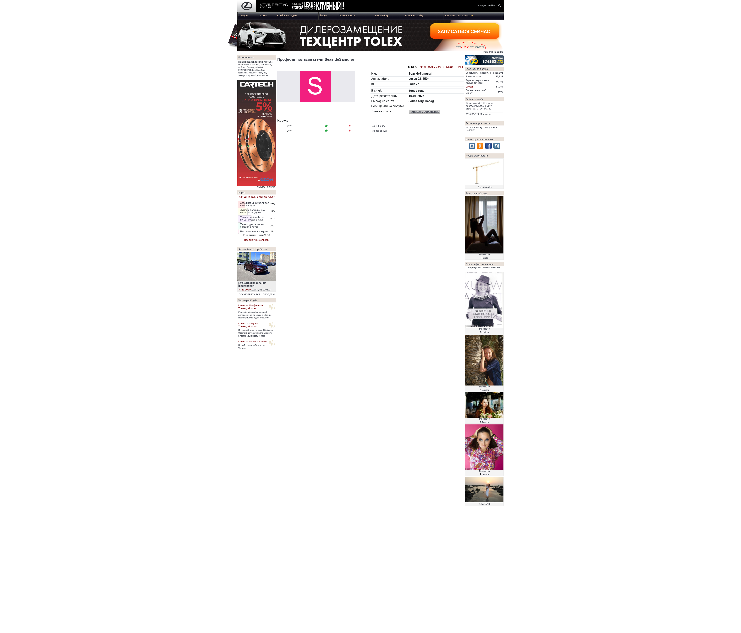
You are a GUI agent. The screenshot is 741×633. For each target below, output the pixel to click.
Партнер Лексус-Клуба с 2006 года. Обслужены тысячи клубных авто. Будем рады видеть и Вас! (255, 333)
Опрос (241, 192)
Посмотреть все (249, 294)
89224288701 (244, 70)
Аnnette (485, 422)
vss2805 (253, 73)
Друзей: (470, 86)
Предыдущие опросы (256, 239)
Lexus (263, 15)
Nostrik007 (243, 64)
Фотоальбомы (347, 15)
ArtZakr (242, 67)
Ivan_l (253, 75)
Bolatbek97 (262, 75)
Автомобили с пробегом (253, 249)
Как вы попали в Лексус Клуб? (257, 196)
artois (262, 70)
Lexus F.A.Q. (381, 15)
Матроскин (485, 114)
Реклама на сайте (493, 52)
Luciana (485, 332)
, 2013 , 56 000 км (254, 289)
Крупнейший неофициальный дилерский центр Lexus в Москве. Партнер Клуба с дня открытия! (255, 315)
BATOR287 (267, 62)
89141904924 (472, 114)
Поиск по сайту (414, 15)
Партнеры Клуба (247, 300)
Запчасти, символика (458, 15)
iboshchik (243, 73)
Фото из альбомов (476, 193)
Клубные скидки (287, 15)
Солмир (250, 67)
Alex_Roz (262, 73)
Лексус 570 (244, 75)
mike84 (259, 67)
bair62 (255, 70)
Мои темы (454, 67)
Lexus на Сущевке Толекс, (248, 325)
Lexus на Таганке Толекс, (252, 341)
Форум (323, 15)
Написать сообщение (424, 111)
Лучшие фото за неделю (480, 264)
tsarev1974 (266, 64)
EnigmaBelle (486, 187)
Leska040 (485, 504)
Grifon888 (255, 64)
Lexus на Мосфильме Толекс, (250, 307)
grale (485, 258)
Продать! (269, 294)
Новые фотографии (477, 155)
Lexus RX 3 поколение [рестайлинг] (252, 284)
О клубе (243, 15)
